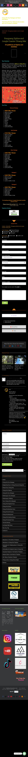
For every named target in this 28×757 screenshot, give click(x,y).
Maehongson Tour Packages (9, 495)
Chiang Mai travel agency (7, 612)
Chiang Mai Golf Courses (8, 511)
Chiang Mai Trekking (7, 490)
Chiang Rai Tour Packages (8, 493)
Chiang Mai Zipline (7, 506)
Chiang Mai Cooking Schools (9, 517)
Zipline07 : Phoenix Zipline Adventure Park (7, 366)
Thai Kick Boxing (6, 522)
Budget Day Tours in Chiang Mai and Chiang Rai (13, 485)
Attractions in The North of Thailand (11, 539)
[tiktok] (7, 658)
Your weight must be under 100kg (11, 287)
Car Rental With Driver (7, 525)
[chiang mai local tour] (20, 658)
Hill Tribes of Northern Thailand (10, 557)
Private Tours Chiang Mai (8, 487)
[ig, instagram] (7, 633)
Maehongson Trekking (8, 498)
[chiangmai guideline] (19, 670)
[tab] (14, 315)
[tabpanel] (14, 321)
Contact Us (5, 530)
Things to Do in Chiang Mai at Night (11, 559)
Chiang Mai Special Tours (8, 519)
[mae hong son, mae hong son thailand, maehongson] (20, 676)
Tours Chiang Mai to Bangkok (9, 501)
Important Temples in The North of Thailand (12, 551)
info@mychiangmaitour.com (14, 2)
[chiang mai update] (20, 646)
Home (4, 479)
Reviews (4, 562)
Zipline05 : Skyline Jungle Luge (19, 366)
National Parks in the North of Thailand (11, 554)
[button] (3, 53)
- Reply (20, 378)
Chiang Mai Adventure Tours (9, 509)
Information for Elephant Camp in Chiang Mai (13, 549)
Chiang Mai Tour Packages (8, 482)
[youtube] (7, 646)
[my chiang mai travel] (20, 633)
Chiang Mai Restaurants (8, 514)
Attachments (5, 454)
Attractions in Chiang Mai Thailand (10, 542)
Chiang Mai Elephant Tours (9, 503)
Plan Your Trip (6, 528)
